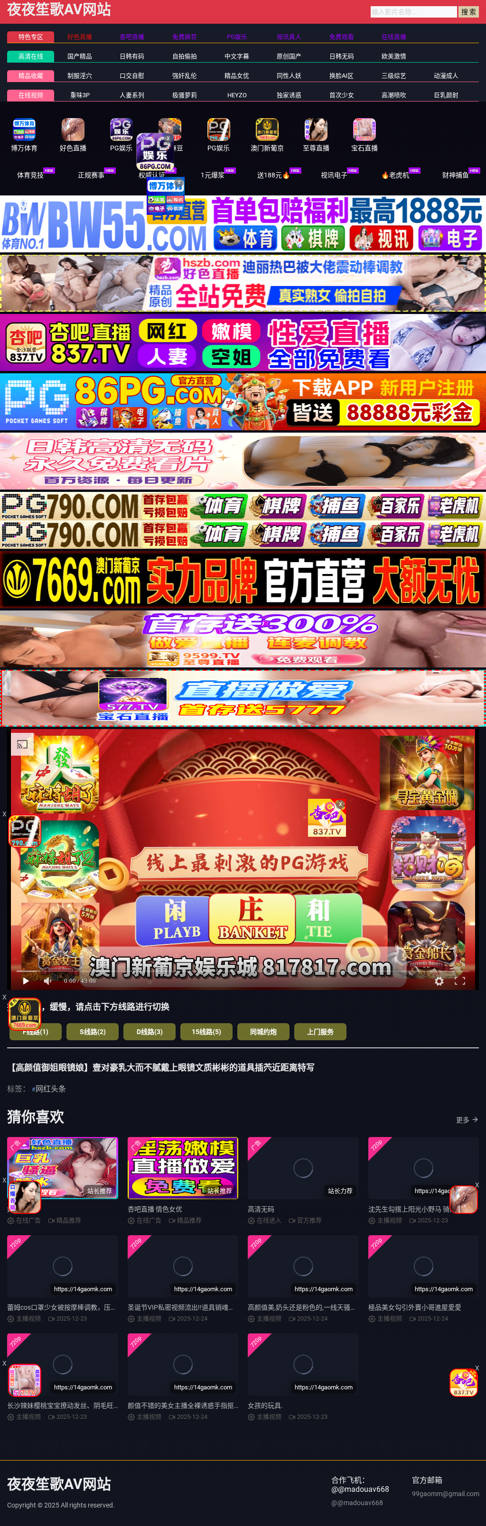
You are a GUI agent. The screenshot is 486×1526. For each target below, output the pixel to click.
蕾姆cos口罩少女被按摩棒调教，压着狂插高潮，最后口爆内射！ (102, 1307)
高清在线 (31, 56)
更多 (462, 1120)
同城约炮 (263, 1032)
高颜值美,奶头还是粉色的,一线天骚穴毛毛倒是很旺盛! (326, 1307)
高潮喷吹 (394, 95)
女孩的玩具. (265, 1405)
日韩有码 (132, 56)
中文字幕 (236, 56)
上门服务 (320, 1032)
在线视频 (31, 95)
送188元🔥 (273, 175)
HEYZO (237, 95)
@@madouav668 (357, 1503)
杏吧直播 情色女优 (155, 1209)
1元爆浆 (212, 175)
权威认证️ (152, 175)
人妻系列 (132, 95)
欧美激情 (394, 56)
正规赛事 (91, 175)
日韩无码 (341, 56)
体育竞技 (30, 175)
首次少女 (341, 95)
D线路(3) (150, 1032)
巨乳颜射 (446, 95)
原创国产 (289, 56)
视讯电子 (334, 175)
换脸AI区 (341, 75)
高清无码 (261, 1209)
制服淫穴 (79, 75)
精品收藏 (31, 75)
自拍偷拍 (184, 56)
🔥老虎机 (395, 175)
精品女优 (236, 75)
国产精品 (79, 56)
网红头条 (51, 1088)
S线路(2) (93, 1032)
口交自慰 (132, 75)
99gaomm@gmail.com (445, 1494)
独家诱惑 (289, 95)
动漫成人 (446, 75)
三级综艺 (394, 75)
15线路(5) (206, 1032)
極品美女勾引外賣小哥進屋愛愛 (414, 1307)
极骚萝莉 (184, 95)
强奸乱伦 (184, 75)
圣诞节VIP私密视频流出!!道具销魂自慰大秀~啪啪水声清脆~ (216, 1307)
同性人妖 (289, 75)
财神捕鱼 (455, 175)
